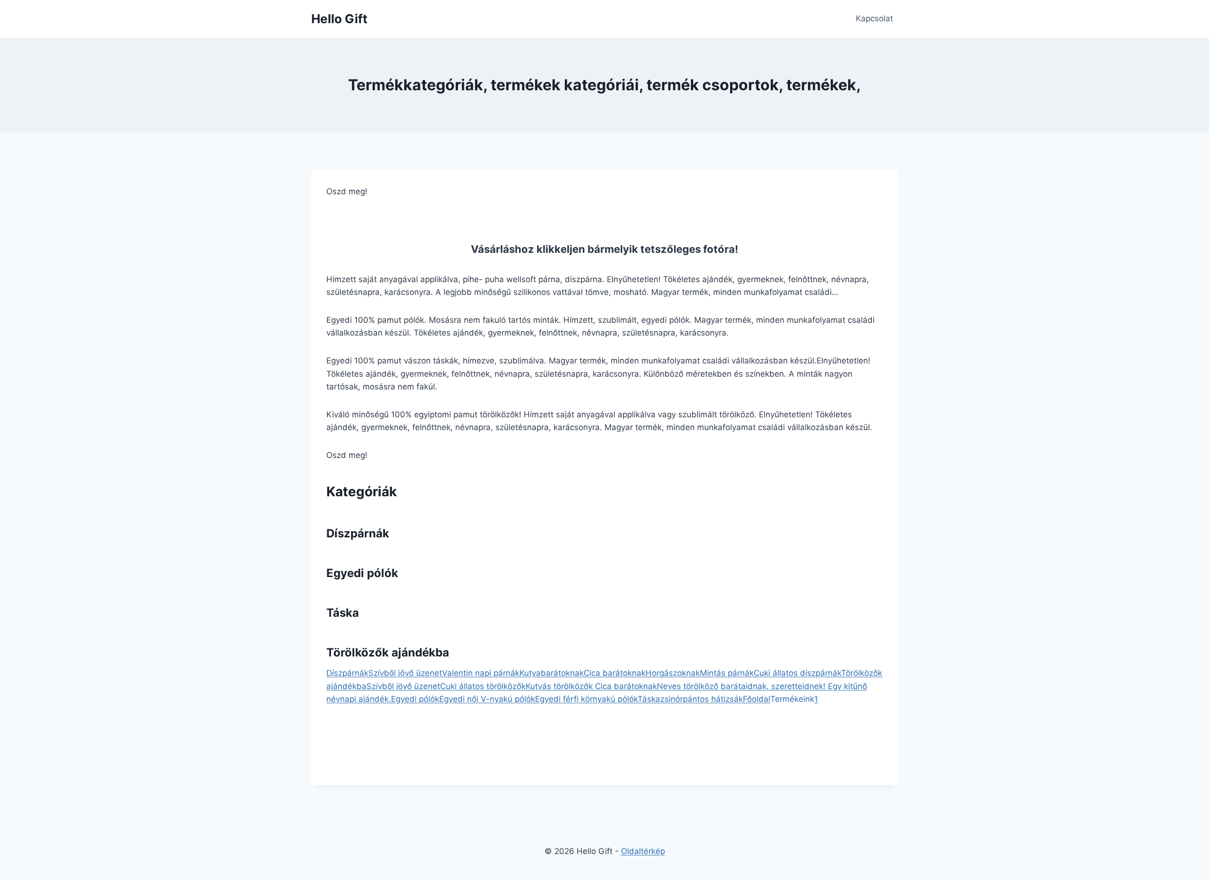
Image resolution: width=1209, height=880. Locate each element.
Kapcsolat (874, 18)
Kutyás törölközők (560, 686)
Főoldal (756, 699)
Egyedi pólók (362, 573)
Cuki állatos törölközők (483, 686)
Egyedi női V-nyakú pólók (487, 699)
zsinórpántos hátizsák (701, 699)
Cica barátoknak (615, 673)
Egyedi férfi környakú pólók (586, 699)
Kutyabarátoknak (551, 673)
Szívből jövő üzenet (405, 673)
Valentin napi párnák (480, 673)
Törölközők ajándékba (387, 652)
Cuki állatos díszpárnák (797, 673)
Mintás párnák (727, 673)
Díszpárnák (357, 533)
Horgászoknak (673, 673)
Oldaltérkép (643, 851)
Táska (342, 613)
